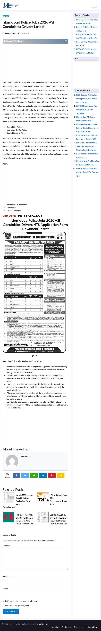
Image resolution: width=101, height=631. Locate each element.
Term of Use (79, 627)
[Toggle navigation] (94, 5)
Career (5, 16)
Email (5, 589)
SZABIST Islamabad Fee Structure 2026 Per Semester (86, 110)
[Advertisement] (35, 62)
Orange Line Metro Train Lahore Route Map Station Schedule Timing (87, 128)
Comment (7, 545)
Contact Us (66, 627)
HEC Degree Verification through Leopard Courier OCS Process (86, 98)
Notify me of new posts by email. (17, 605)
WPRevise (43, 624)
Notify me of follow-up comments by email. (21, 601)
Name (5, 576)
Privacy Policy (92, 627)
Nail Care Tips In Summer (86, 142)
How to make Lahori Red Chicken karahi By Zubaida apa (87, 172)
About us (55, 627)
